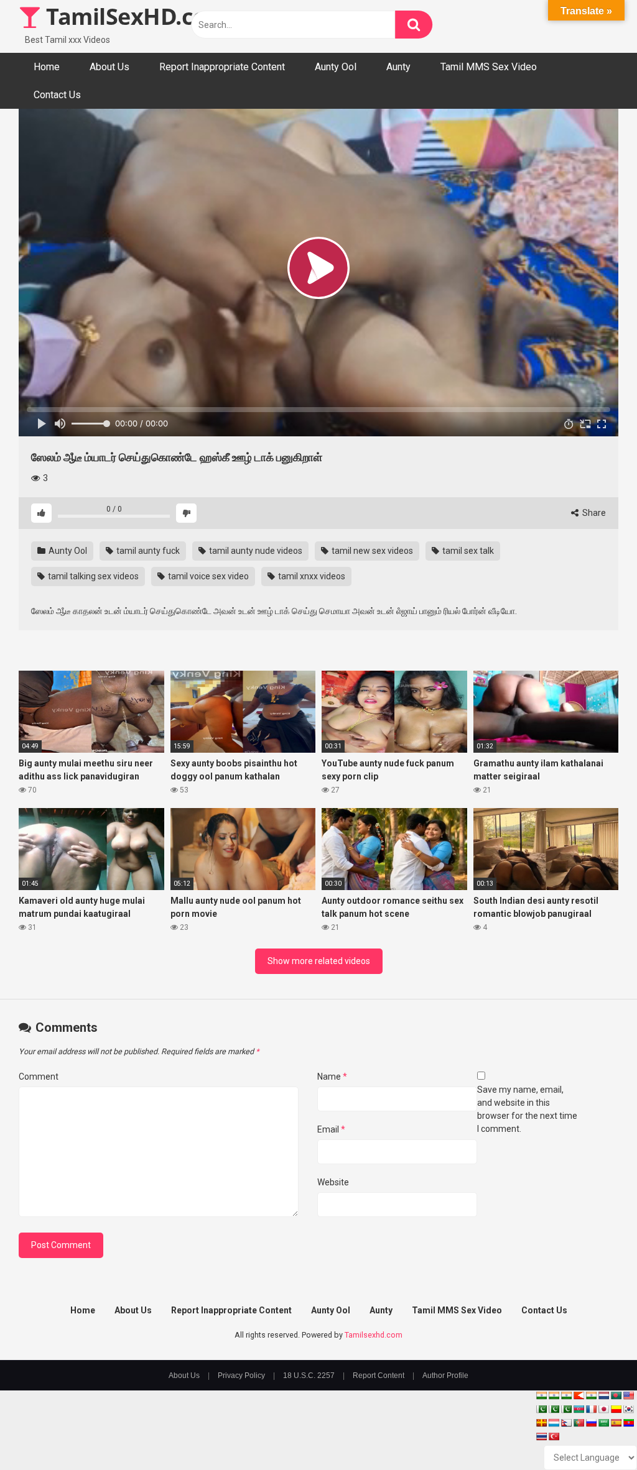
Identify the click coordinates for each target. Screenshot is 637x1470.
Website (333, 1182)
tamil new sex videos (371, 551)
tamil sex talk (467, 551)
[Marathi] (578, 1395)
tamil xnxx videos (310, 576)
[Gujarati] (541, 1395)
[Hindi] (591, 1395)
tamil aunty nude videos (254, 551)
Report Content (378, 1375)
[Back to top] (595, 1432)
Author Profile (445, 1375)
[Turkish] (553, 1436)
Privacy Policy (241, 1375)
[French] (591, 1409)
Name (332, 1077)
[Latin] (541, 1423)
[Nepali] (566, 1423)
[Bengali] (615, 1395)
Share (593, 513)
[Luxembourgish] (553, 1423)
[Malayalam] (553, 1395)
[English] (628, 1395)
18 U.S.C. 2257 (309, 1375)
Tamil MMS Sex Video (488, 67)
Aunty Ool (335, 67)
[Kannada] (615, 1409)
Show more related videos (318, 961)
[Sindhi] (541, 1409)
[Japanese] (603, 1409)
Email (331, 1129)
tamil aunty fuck (147, 551)
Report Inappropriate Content (222, 67)
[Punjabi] (553, 1409)
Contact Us (57, 95)
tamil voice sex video (207, 576)
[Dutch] (603, 1395)
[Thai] (541, 1436)
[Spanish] (615, 1423)
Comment (38, 1077)
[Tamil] (566, 1395)
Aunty (398, 67)
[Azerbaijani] (578, 1409)
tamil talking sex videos (92, 576)
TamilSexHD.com (134, 16)
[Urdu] (566, 1409)
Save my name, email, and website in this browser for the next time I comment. (527, 1109)
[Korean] (628, 1409)
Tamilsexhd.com (373, 1334)
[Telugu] (628, 1423)
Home (47, 67)
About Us (109, 67)
